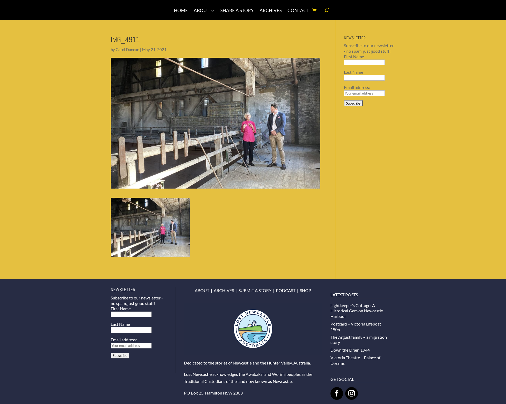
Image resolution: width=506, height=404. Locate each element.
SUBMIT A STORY (255, 290)
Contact (298, 11)
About (201, 11)
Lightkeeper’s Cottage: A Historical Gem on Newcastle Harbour (356, 311)
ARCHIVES (224, 290)
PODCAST (285, 290)
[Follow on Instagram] (351, 393)
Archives (271, 11)
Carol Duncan (127, 49)
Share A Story (237, 11)
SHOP (305, 290)
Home (181, 11)
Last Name (353, 72)
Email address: (357, 87)
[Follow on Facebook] (336, 393)
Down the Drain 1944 (350, 349)
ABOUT (202, 290)
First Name (354, 56)
